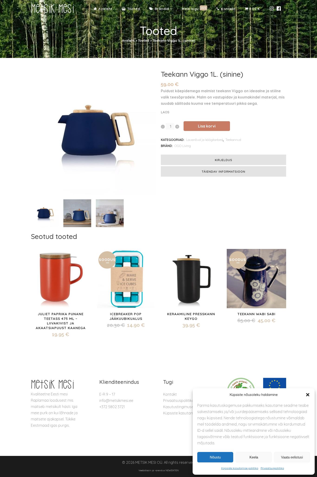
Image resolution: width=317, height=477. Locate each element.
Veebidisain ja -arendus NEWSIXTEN (159, 470)
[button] (307, 394)
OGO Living (183, 146)
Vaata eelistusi (292, 457)
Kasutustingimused (179, 406)
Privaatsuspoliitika (272, 468)
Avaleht (128, 40)
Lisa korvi (207, 126)
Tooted (143, 40)
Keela (253, 457)
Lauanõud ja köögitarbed (204, 140)
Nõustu (215, 457)
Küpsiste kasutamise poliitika (239, 468)
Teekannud (233, 140)
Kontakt (170, 394)
